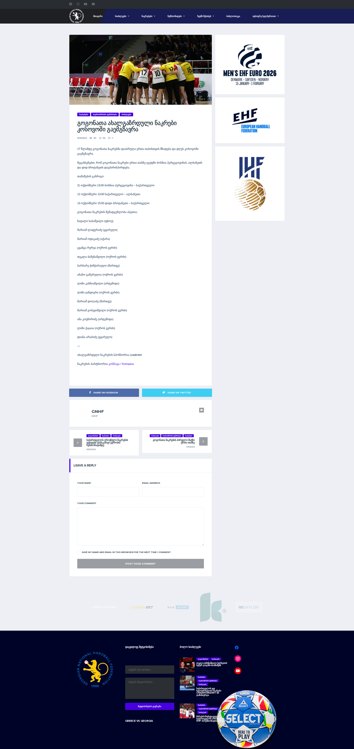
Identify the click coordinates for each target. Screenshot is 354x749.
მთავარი (98, 16)
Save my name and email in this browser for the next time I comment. (126, 552)
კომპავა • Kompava (121, 363)
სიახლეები (120, 16)
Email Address (151, 483)
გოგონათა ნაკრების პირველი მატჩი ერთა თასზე (174, 441)
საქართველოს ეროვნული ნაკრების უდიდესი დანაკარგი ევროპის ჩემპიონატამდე (107, 442)
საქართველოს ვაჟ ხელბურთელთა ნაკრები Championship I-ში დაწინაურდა (208, 691)
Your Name (84, 483)
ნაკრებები (147, 16)
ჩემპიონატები (175, 16)
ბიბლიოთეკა (233, 16)
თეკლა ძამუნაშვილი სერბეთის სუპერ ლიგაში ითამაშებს (211, 664)
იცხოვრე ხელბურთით (264, 16)
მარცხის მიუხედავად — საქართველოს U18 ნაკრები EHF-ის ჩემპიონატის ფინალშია (212, 718)
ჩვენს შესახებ (204, 16)
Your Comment (86, 503)
